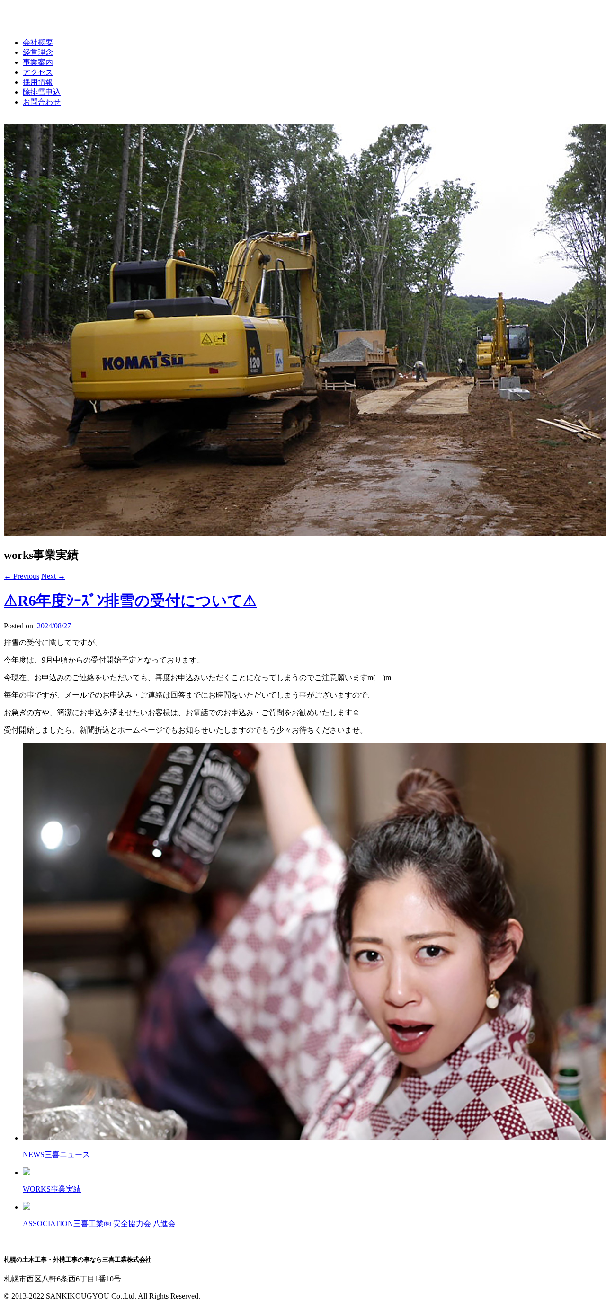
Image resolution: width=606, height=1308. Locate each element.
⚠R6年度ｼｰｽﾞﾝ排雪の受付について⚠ (130, 600)
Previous (21, 576)
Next (53, 576)
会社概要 (38, 42)
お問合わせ (42, 102)
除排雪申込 (42, 92)
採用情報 (38, 82)
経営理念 (38, 52)
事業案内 (38, 62)
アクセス (38, 72)
